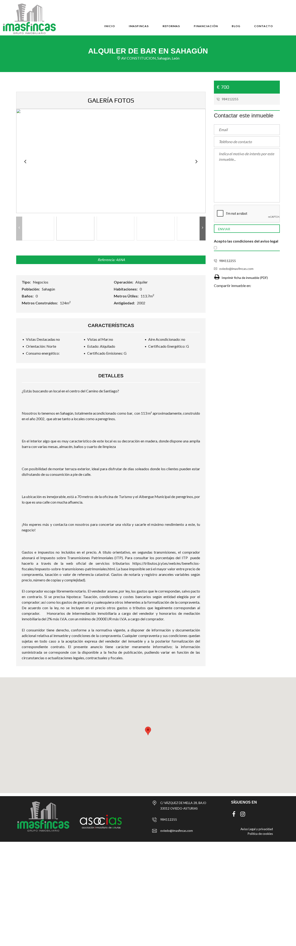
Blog (236, 26)
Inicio (109, 26)
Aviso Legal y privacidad (256, 829)
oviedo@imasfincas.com (236, 269)
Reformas (171, 26)
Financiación (206, 26)
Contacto (263, 26)
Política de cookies (260, 834)
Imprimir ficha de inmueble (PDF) (245, 278)
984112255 (229, 99)
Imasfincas (139, 26)
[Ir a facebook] (234, 814)
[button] (148, 731)
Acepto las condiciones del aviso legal (246, 241)
